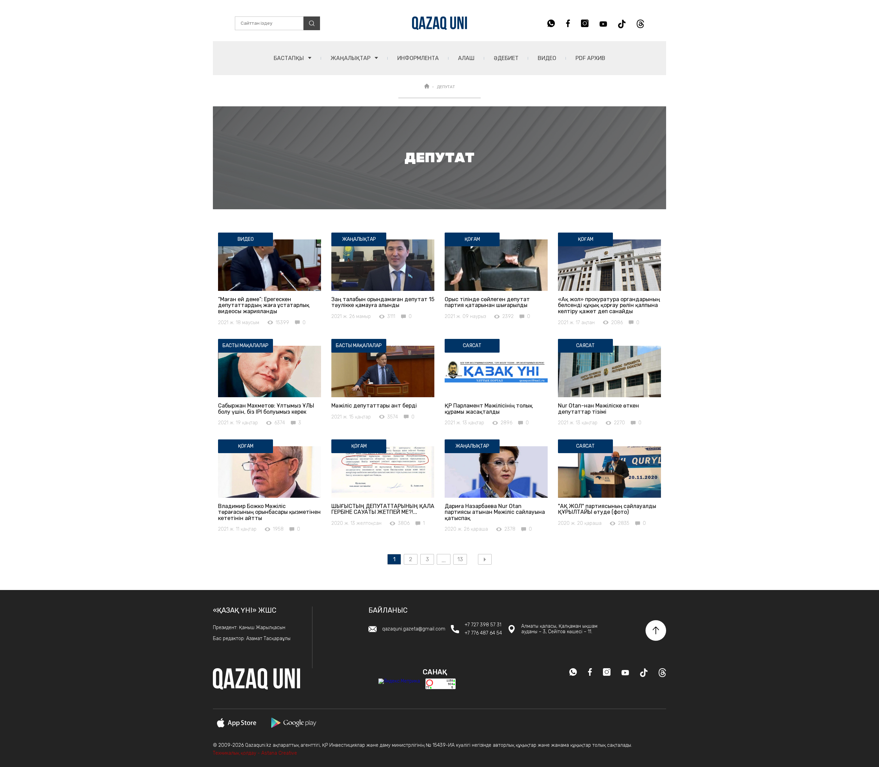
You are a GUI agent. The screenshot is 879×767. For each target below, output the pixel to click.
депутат (446, 86)
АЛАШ (466, 58)
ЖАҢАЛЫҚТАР (351, 58)
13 (460, 559)
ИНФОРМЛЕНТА (418, 58)
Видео (547, 58)
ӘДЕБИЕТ (506, 58)
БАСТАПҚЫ (289, 58)
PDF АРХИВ (590, 58)
